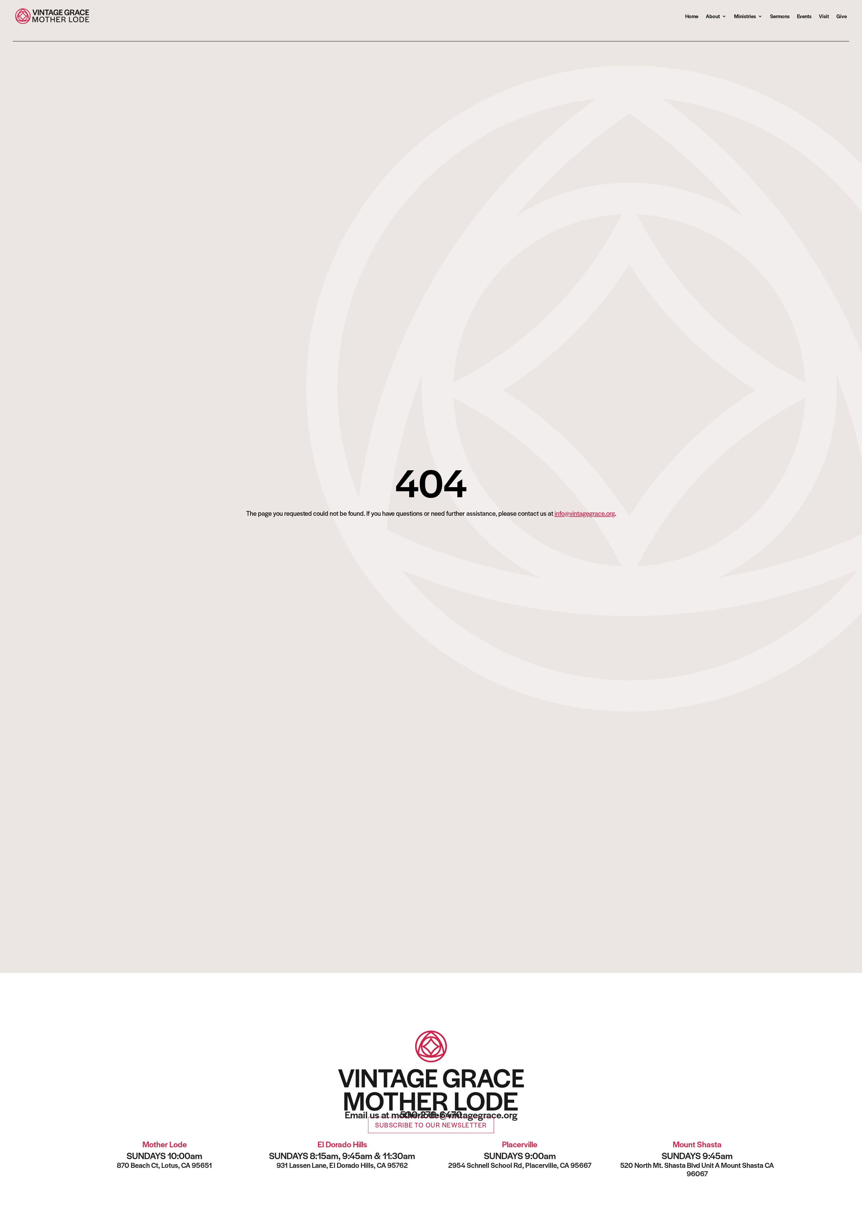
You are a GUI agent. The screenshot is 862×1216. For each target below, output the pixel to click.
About (713, 16)
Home (691, 16)
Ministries (745, 16)
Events (804, 16)
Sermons (780, 16)
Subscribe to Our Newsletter (431, 1124)
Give (841, 16)
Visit (824, 16)
